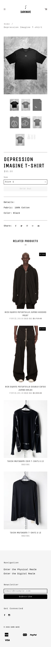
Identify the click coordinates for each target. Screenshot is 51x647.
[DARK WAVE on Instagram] (9, 615)
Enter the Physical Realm (20, 569)
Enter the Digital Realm (19, 573)
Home (7, 24)
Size (6, 177)
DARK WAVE (15, 627)
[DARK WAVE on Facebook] (4, 615)
